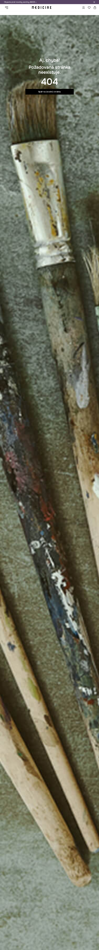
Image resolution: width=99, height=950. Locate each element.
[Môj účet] (83, 7)
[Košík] (94, 7)
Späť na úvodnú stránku (49, 92)
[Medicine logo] (41, 7)
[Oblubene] (89, 7)
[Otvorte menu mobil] (8, 7)
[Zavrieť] (94, 2)
